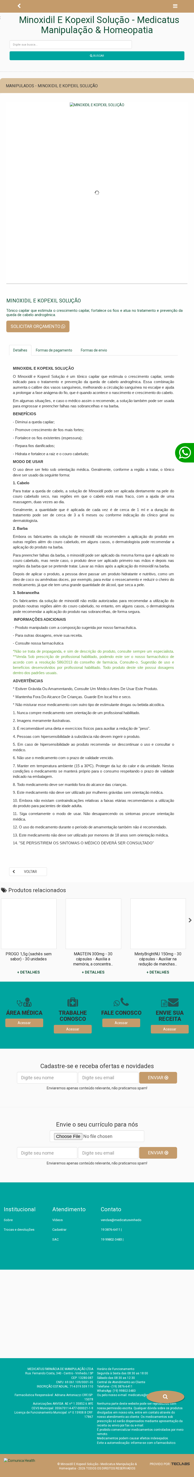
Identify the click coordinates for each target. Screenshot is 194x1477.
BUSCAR (98, 55)
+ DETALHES (28, 972)
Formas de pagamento (54, 350)
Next (190, 920)
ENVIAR (156, 1077)
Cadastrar (59, 1229)
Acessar (24, 1023)
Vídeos (57, 1220)
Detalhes (20, 350)
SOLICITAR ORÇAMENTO (36, 326)
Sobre (8, 1220)
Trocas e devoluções (19, 1229)
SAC (55, 1239)
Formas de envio (94, 350)
